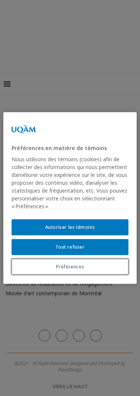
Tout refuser (69, 246)
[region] (69, 198)
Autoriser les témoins (70, 227)
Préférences (70, 266)
